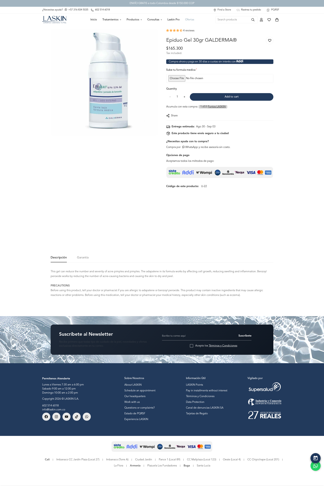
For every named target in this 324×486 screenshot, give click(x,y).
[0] (277, 20)
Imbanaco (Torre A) (117, 459)
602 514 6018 (50, 405)
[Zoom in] (155, 35)
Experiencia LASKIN (136, 419)
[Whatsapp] (87, 417)
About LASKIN (133, 385)
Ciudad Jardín (143, 459)
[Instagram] (56, 417)
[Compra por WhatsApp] (315, 466)
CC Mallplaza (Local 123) (201, 459)
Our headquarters (134, 396)
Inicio (93, 19)
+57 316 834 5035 (78, 10)
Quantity (171, 89)
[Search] (253, 19)
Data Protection (195, 402)
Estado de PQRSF (134, 413)
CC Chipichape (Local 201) (263, 459)
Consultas (153, 19)
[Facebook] (46, 417)
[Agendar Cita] (315, 458)
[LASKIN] (54, 19)
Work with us (132, 402)
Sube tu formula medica (181, 69)
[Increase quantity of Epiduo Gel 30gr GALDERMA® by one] (184, 97)
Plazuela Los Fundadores (162, 465)
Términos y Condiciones (223, 345)
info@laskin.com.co (53, 409)
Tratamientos (110, 19)
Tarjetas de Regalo (197, 413)
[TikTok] (77, 417)
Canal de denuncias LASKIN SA (204, 408)
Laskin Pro (173, 19)
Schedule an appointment (139, 391)
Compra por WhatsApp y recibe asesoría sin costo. (198, 147)
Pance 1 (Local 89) (169, 459)
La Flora (118, 465)
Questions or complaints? (139, 408)
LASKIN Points (194, 385)
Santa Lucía (203, 465)
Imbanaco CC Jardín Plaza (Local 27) (77, 459)
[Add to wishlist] (269, 40)
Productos (133, 19)
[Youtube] (66, 417)
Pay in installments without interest (206, 391)
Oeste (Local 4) (232, 459)
